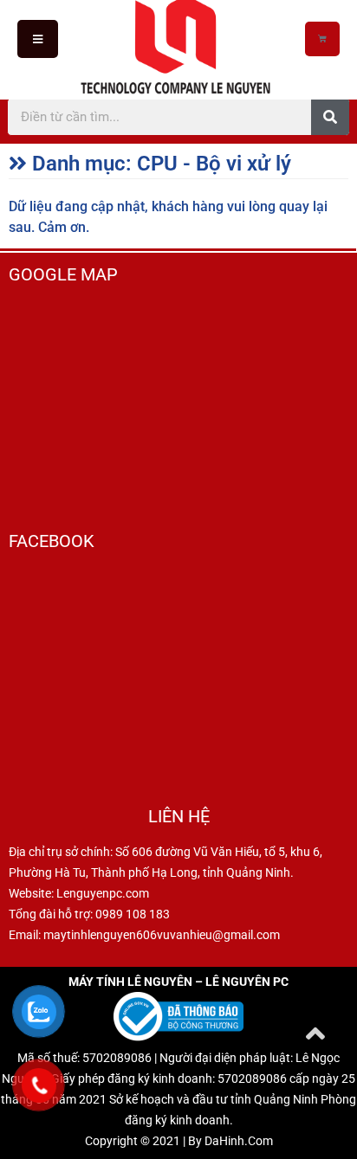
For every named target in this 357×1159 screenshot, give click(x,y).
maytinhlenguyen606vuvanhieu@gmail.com (161, 935)
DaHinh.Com (238, 1141)
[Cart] (322, 39)
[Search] (330, 117)
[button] (37, 38)
